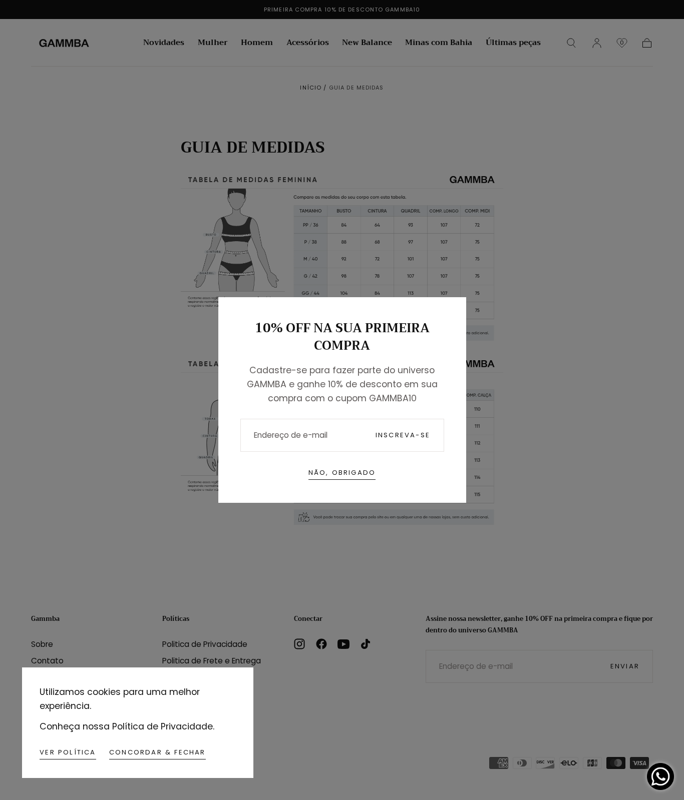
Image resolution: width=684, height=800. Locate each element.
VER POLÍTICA (68, 752)
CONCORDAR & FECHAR (157, 752)
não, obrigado (342, 472)
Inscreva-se (403, 435)
